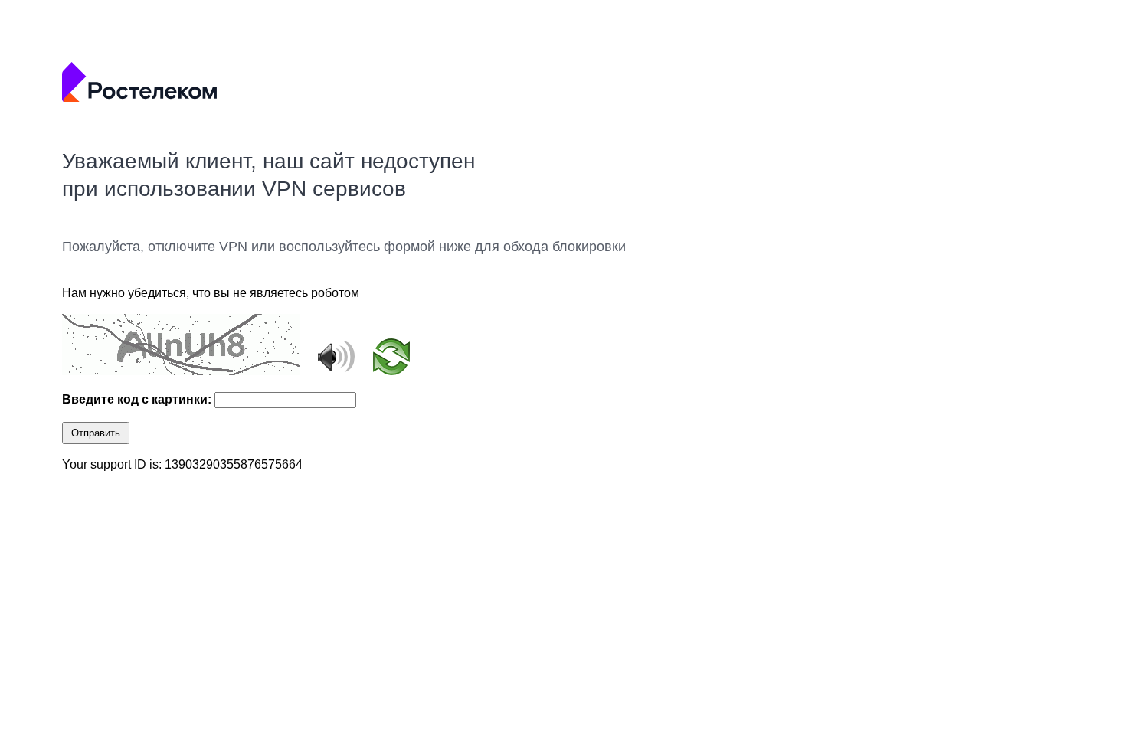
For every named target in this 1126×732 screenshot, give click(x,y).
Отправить (95, 433)
